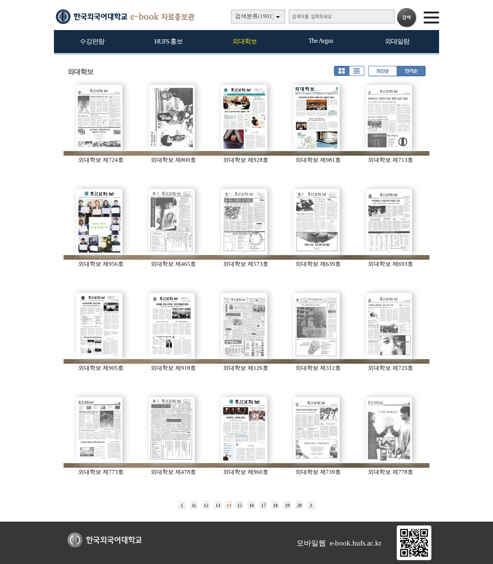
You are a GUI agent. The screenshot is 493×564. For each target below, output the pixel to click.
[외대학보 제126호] (244, 326)
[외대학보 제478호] (172, 430)
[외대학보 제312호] (317, 326)
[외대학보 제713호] (389, 118)
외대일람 (397, 41)
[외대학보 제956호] (100, 222)
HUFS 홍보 (168, 41)
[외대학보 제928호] (244, 118)
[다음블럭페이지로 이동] (311, 505)
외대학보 (244, 41)
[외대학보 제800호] (172, 118)
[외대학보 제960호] (244, 430)
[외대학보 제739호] (317, 430)
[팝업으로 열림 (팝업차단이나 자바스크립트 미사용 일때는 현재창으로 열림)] (414, 558)
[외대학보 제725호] (389, 326)
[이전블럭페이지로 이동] (182, 505)
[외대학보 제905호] (100, 326)
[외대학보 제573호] (244, 222)
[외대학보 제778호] (389, 430)
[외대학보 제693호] (389, 222)
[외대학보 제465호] (172, 222)
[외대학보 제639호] (317, 222)
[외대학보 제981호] (317, 118)
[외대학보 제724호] (100, 118)
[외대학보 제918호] (172, 326)
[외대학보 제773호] (100, 430)
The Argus (321, 40)
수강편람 (92, 41)
